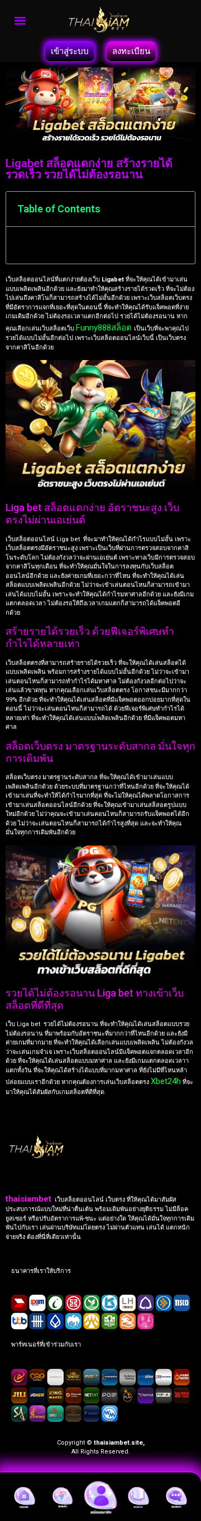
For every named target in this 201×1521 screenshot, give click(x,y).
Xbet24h (166, 1081)
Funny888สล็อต (105, 328)
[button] (20, 21)
